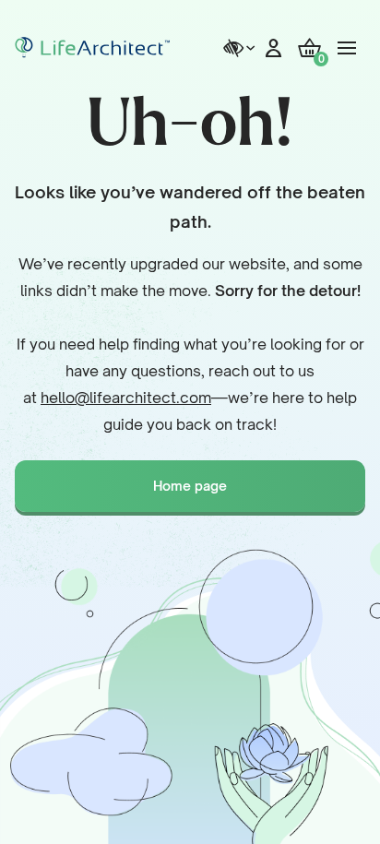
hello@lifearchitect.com (126, 397)
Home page (190, 485)
